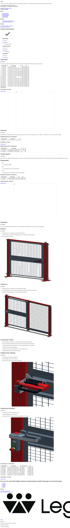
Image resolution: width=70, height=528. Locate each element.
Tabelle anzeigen (3, 91)
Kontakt (3, 487)
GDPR (1, 519)
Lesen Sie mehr (4, 42)
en (7, 9)
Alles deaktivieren (3, 6)
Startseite (3, 483)
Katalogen (4, 485)
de (6, 9)
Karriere (3, 486)
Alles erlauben (15, 6)
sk (5, 9)
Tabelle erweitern (3, 87)
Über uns (3, 484)
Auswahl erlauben (9, 6)
